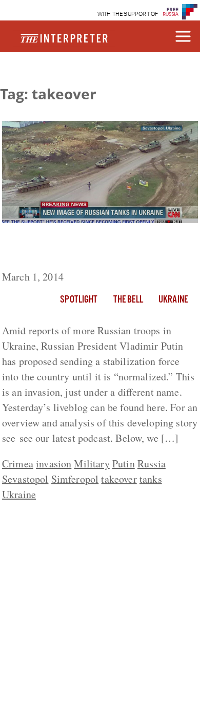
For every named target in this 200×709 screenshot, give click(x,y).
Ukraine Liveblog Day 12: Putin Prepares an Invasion (81, 248)
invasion (53, 463)
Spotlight (78, 300)
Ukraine (173, 300)
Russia (151, 463)
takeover (118, 479)
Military (91, 463)
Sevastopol (25, 479)
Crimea (17, 463)
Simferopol (75, 479)
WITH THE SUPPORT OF (127, 14)
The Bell (128, 300)
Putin (123, 463)
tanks (150, 479)
